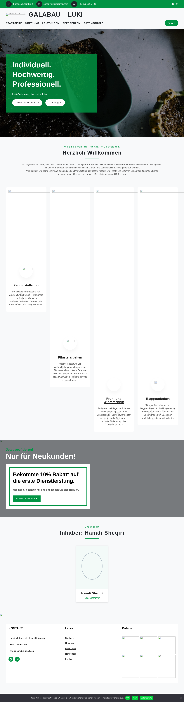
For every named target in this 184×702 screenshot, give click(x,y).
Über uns (69, 643)
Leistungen (55, 102)
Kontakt (171, 23)
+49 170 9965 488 (87, 4)
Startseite (69, 638)
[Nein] (180, 698)
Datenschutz (146, 698)
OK (127, 698)
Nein (135, 698)
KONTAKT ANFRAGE (26, 498)
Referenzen (70, 654)
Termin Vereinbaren (27, 102)
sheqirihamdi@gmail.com (56, 4)
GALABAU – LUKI (56, 14)
